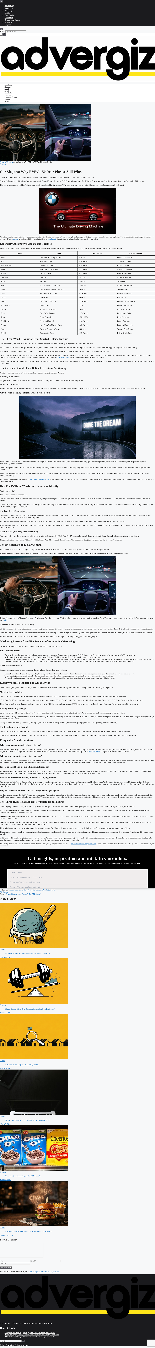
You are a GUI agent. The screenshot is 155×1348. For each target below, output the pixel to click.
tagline (5, 620)
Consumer (9, 17)
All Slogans (4, 892)
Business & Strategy (13, 20)
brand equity (52, 239)
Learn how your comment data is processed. (44, 1272)
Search (2, 31)
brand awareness (95, 752)
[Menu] (1, 35)
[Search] (4, 34)
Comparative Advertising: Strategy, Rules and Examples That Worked (30, 1333)
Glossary (8, 22)
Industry (10, 162)
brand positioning (62, 357)
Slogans (8, 25)
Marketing (9, 8)
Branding (8, 10)
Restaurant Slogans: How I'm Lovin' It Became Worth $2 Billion (32, 890)
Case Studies (10, 15)
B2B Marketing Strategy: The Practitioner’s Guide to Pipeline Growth (30, 1337)
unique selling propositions (39, 479)
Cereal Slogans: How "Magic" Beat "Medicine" (23, 894)
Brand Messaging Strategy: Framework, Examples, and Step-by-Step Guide (32, 1335)
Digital (7, 13)
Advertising (9, 6)
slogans (15, 239)
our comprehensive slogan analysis (83, 844)
